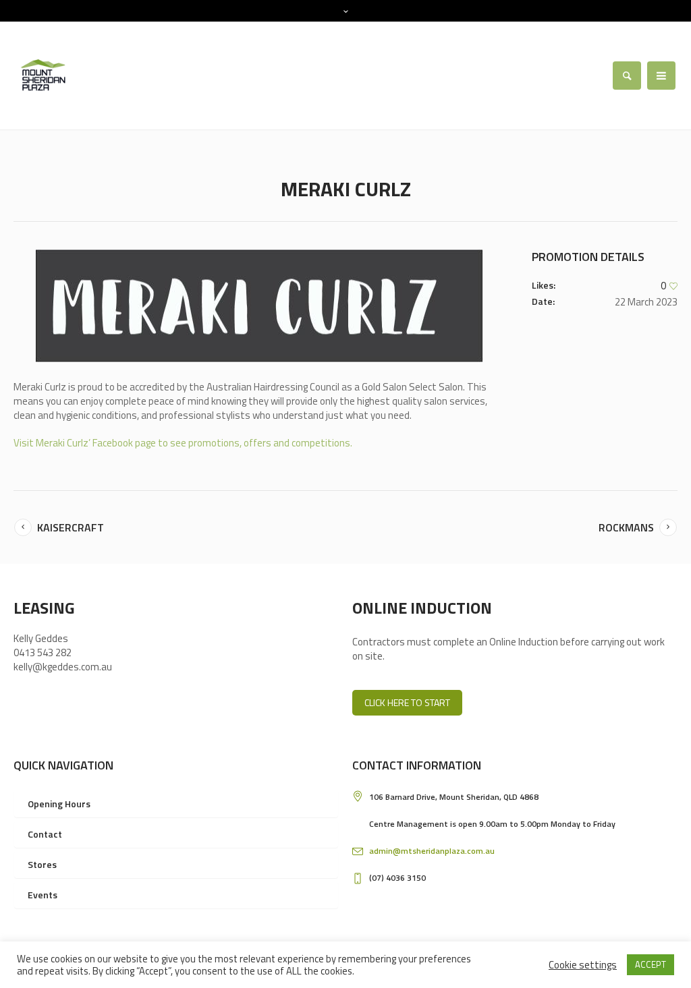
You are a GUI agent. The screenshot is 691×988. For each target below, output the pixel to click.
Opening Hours (59, 803)
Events (42, 895)
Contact (45, 834)
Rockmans (626, 527)
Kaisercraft (70, 527)
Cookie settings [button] (583, 965)
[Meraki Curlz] (259, 306)
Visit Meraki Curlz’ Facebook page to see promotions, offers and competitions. (182, 443)
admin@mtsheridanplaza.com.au (432, 850)
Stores (42, 864)
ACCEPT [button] (650, 964)
